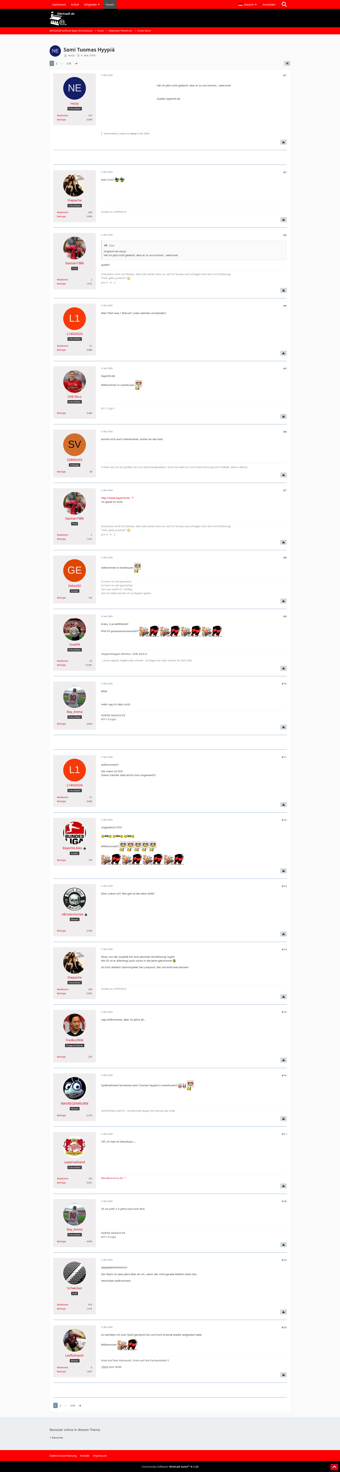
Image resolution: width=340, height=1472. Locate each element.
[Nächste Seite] (76, 63)
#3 (285, 235)
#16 (284, 1075)
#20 (284, 1327)
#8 (285, 557)
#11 (284, 757)
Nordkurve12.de (112, 1178)
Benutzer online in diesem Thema (75, 1430)
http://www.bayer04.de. (115, 498)
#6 (285, 431)
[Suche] (284, 4)
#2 (285, 172)
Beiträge (61, 119)
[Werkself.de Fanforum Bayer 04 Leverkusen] (170, 18)
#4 (285, 305)
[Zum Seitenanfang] (334, 1467)
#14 (284, 949)
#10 (284, 683)
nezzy (71, 55)
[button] (248, 4)
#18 (284, 1201)
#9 (285, 616)
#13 (284, 886)
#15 (284, 1012)
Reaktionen (62, 115)
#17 (284, 1134)
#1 (285, 75)
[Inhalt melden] (283, 142)
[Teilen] (287, 63)
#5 (285, 368)
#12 (284, 820)
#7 (285, 490)
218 (68, 63)
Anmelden (269, 4)
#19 (284, 1260)
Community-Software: (170, 1466)
